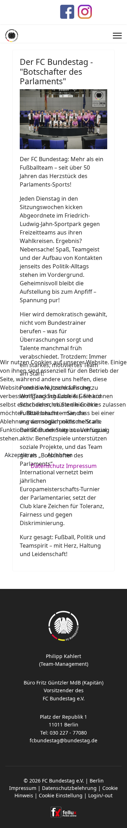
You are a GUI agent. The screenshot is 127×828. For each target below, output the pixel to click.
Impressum (81, 466)
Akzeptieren (21, 455)
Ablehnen (60, 455)
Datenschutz (48, 466)
